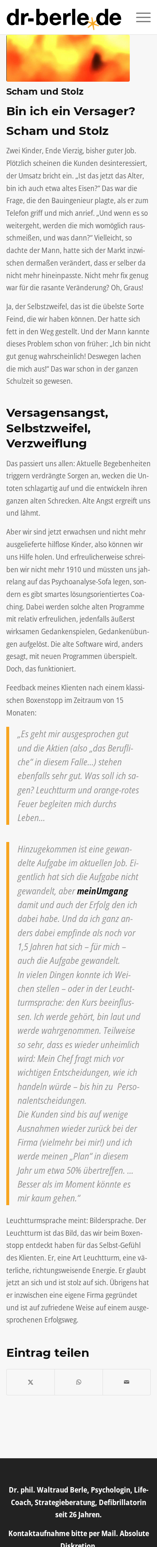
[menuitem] (139, 17)
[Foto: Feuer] (68, 58)
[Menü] (139, 17)
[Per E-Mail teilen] (126, 1382)
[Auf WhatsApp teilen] (78, 1382)
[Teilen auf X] (30, 1382)
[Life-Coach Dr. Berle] (64, 17)
